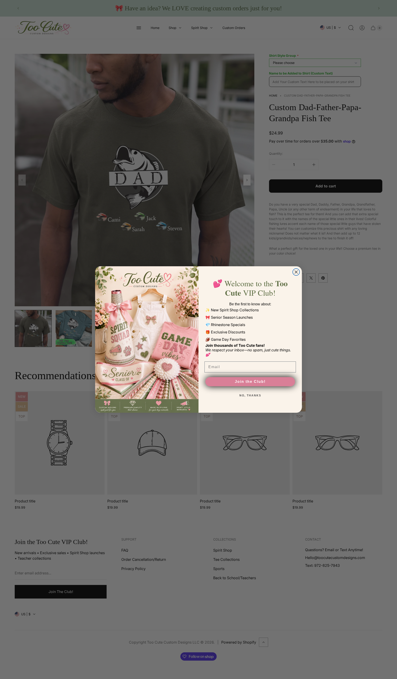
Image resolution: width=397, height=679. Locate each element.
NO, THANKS (250, 395)
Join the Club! (250, 382)
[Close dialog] (296, 272)
